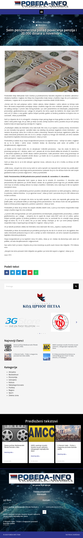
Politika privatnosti (42, 491)
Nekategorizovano (16, 385)
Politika (12, 387)
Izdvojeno (13, 380)
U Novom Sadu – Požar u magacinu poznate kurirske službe (26, 355)
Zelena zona (14, 395)
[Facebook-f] (44, 512)
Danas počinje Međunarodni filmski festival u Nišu (26, 346)
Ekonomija (46, 22)
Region (11, 390)
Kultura (11, 382)
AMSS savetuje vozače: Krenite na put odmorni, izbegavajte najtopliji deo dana (65, 346)
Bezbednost (13, 375)
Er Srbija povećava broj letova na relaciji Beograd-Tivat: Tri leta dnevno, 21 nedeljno (63, 355)
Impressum (41, 494)
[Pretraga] (76, 286)
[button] (41, 12)
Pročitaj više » (8, 452)
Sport (11, 393)
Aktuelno (38, 22)
